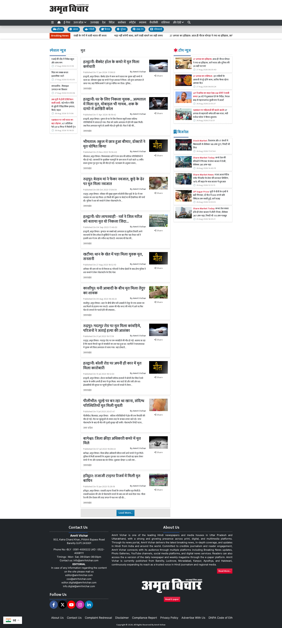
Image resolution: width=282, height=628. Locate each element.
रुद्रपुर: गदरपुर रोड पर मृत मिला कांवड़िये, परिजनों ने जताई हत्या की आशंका (112, 328)
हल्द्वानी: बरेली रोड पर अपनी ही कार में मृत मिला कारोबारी (112, 365)
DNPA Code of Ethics (222, 617)
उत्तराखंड (94, 22)
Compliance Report (144, 617)
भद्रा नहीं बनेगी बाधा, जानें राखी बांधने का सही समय (123, 36)
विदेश (112, 22)
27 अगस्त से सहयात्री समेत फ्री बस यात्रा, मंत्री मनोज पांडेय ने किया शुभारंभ (210, 114)
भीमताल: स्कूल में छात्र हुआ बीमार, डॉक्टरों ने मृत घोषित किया (114, 144)
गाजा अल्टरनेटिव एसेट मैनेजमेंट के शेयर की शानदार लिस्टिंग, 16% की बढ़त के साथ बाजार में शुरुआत (211, 178)
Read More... (225, 571)
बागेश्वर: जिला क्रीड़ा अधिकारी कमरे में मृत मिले (112, 441)
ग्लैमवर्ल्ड (157, 29)
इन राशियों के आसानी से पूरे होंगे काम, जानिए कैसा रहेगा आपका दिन (210, 80)
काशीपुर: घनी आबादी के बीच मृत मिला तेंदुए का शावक (114, 290)
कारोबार (122, 22)
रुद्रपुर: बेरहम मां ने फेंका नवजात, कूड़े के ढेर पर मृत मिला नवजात (113, 181)
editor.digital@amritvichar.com (79, 582)
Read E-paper (172, 599)
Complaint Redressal (98, 617)
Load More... (125, 513)
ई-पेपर (67, 22)
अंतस (75, 29)
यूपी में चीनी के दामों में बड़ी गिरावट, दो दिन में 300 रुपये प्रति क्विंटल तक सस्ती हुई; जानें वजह (210, 195)
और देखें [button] (177, 22)
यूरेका (123, 29)
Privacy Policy (169, 617)
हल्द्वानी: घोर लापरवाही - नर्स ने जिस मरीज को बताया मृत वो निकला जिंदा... (112, 219)
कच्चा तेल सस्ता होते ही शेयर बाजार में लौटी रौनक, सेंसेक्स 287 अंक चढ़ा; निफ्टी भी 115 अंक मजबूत (211, 212)
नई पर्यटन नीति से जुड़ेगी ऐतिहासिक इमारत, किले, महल (63, 105)
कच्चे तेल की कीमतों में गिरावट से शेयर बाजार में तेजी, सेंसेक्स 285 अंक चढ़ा (209, 161)
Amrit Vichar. (160, 625)
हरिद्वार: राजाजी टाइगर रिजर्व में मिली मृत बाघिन (111, 478)
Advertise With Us (193, 617)
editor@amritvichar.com (79, 575)
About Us (57, 617)
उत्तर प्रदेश (88, 428)
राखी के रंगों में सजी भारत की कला (75, 36)
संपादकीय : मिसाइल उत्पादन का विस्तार (60, 88)
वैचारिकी (153, 22)
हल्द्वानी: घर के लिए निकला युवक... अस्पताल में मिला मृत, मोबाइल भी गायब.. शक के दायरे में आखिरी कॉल (114, 104)
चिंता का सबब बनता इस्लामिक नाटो (59, 74)
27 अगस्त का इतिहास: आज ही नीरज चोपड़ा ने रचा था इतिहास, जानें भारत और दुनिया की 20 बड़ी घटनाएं (204, 36)
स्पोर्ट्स (132, 22)
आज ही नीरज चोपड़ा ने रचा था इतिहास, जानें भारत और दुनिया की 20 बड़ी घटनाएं (211, 63)
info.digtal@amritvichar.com (79, 586)
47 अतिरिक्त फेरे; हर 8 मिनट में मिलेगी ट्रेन (63, 123)
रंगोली (91, 29)
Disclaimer (122, 617)
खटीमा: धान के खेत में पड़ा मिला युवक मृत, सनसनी (113, 256)
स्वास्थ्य (142, 22)
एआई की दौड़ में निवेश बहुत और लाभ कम (62, 61)
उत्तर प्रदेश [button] (78, 22)
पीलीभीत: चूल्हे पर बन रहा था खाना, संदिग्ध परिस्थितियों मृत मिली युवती (113, 403)
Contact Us (74, 617)
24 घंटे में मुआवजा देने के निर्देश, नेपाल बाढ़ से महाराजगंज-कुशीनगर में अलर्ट (211, 97)
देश (104, 22)
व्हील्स (59, 29)
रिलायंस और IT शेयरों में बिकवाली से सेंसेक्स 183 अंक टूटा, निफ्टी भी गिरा (211, 144)
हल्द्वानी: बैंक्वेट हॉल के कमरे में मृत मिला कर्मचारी (111, 64)
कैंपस (107, 29)
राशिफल (165, 22)
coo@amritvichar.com (79, 578)
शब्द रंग (139, 29)
